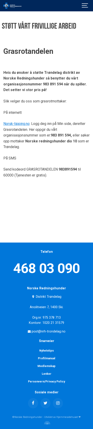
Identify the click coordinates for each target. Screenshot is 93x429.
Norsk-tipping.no (16, 124)
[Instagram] (58, 403)
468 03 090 (46, 268)
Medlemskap (46, 366)
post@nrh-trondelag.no (48, 331)
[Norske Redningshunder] (12, 5)
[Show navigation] (85, 5)
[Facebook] (33, 403)
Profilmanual (46, 358)
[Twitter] (45, 403)
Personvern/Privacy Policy (46, 381)
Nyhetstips (46, 350)
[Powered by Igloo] (46, 422)
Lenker (46, 373)
